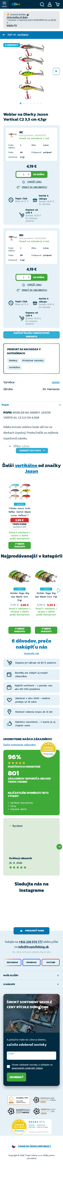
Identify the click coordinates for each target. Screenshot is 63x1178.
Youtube (50, 962)
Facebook (31, 962)
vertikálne (26, 465)
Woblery (13, 360)
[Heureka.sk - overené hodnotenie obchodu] (48, 749)
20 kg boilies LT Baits (17, 17)
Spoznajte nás (31, 653)
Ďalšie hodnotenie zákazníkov (19, 744)
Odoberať (16, 1077)
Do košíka (39, 174)
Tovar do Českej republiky (34, 1146)
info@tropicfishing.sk (33, 947)
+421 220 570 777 (31, 942)
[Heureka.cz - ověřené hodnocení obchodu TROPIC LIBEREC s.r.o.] (31, 1126)
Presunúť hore (34, 930)
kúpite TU (12, 25)
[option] (31, 71)
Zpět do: (18, 34)
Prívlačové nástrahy (33, 360)
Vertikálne (14, 367)
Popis (5, 405)
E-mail (11, 1053)
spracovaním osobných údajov (27, 1068)
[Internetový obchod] (15, 4)
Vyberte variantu (19, 545)
